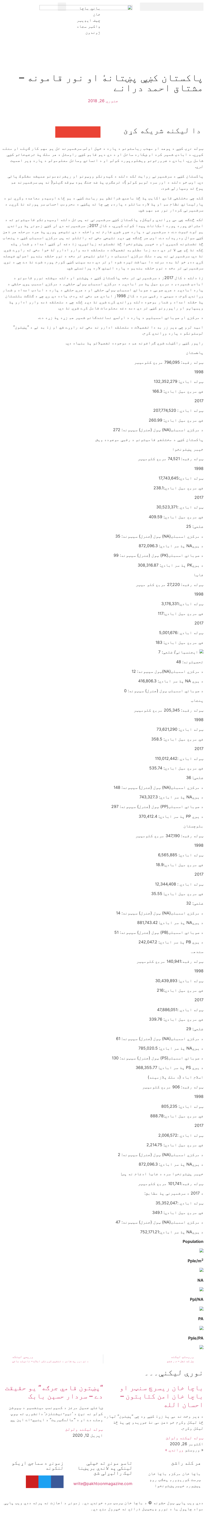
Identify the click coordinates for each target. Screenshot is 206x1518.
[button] (171, 7)
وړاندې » (174, 1449)
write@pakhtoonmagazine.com (102, 1483)
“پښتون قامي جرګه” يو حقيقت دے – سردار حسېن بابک (54, 1391)
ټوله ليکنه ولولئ (184, 1437)
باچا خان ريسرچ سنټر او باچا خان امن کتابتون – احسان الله (161, 1396)
